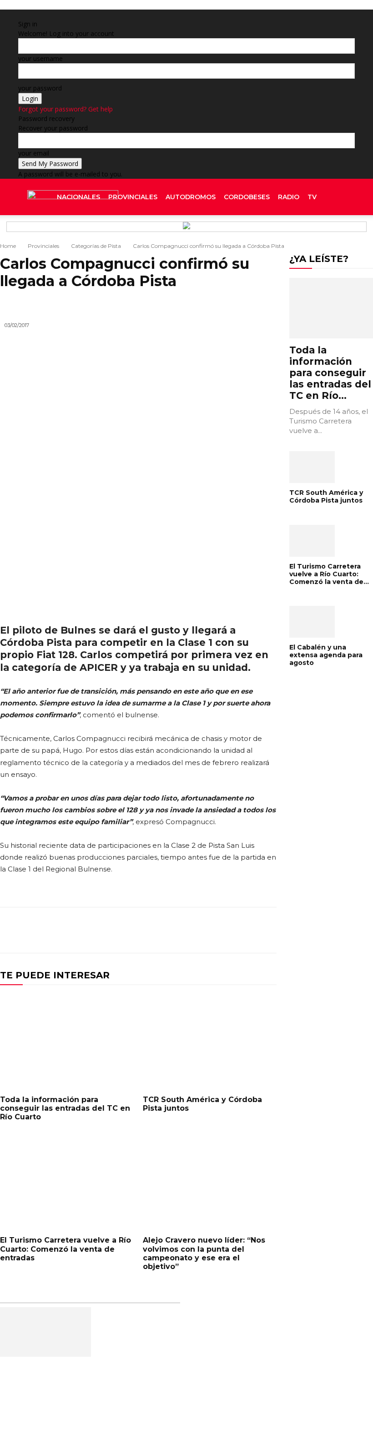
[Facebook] (326, 233)
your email (33, 153)
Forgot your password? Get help (65, 109)
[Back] (126, 14)
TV (312, 197)
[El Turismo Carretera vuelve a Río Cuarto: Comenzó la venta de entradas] (67, 1182)
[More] (267, 930)
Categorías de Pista (96, 245)
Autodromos (191, 197)
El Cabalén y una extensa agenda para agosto (326, 655)
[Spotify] (339, 233)
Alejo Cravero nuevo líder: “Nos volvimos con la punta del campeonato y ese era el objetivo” (204, 1253)
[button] (344, 197)
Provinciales (132, 197)
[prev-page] (291, 692)
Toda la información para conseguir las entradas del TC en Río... (330, 372)
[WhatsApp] (246, 930)
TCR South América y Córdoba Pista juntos (326, 496)
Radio (288, 197)
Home (8, 245)
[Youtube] (352, 233)
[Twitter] (346, 233)
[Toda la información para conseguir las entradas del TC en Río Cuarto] (67, 1041)
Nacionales (78, 197)
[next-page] (296, 692)
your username (40, 58)
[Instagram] (332, 233)
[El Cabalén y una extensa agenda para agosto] (331, 622)
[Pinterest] (225, 930)
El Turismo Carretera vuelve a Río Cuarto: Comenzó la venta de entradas (65, 1249)
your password (40, 88)
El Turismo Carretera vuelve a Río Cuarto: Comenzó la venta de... (329, 574)
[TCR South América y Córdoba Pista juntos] (210, 1041)
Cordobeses (247, 197)
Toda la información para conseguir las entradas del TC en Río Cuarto (65, 1108)
